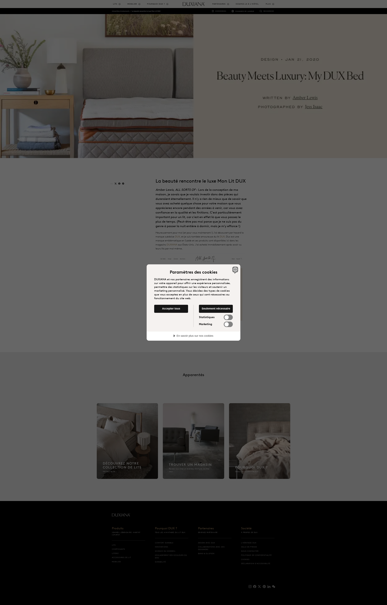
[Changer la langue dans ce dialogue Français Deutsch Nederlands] (234, 270)
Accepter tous (171, 308)
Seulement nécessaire (216, 308)
